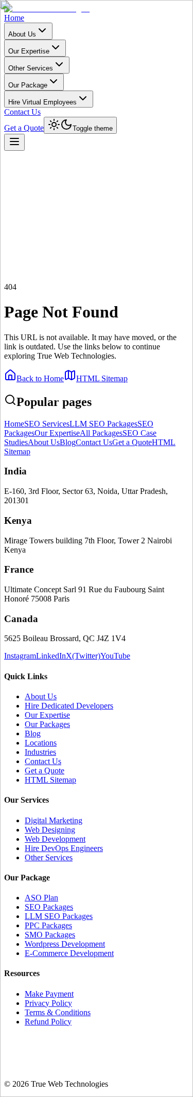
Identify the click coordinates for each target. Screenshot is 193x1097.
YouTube (115, 655)
